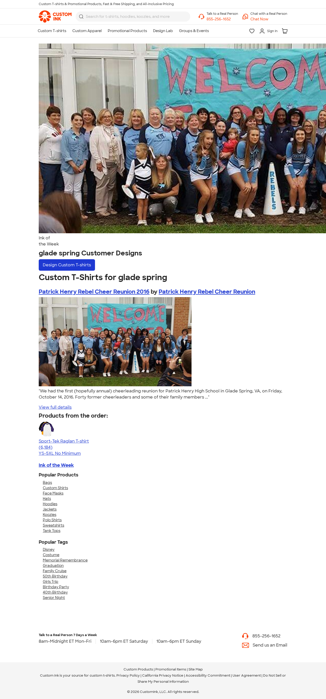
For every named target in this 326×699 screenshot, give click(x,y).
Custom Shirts (55, 488)
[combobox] (133, 16)
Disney (49, 549)
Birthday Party (56, 587)
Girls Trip (50, 581)
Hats (47, 498)
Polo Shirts (52, 520)
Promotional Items (170, 669)
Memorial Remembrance (65, 560)
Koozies (49, 514)
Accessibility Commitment (208, 675)
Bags (47, 482)
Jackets (50, 509)
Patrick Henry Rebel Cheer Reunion (207, 291)
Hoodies (50, 504)
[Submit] (81, 16)
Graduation (53, 565)
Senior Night (54, 597)
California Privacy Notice (162, 675)
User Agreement (247, 675)
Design (67, 265)
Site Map (195, 669)
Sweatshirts (53, 525)
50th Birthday (55, 576)
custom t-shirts (102, 675)
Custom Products (138, 669)
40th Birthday (55, 592)
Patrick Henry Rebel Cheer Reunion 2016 (94, 291)
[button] (268, 19)
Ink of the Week (56, 465)
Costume (51, 555)
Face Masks (53, 493)
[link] (55, 16)
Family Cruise (54, 571)
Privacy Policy (128, 675)
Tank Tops (51, 530)
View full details (55, 407)
